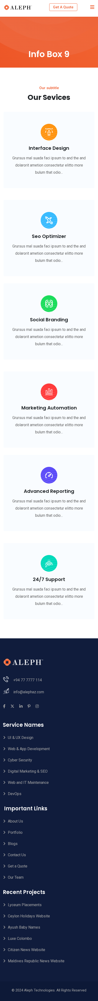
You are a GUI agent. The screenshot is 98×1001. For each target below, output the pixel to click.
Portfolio (15, 832)
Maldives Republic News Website (36, 961)
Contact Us (17, 855)
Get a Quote (17, 866)
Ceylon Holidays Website (29, 916)
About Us (15, 821)
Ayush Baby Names (24, 927)
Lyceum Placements (25, 905)
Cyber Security (20, 760)
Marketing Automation (49, 407)
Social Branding (49, 319)
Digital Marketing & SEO (28, 771)
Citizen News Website (26, 949)
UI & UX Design (20, 737)
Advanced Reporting (49, 491)
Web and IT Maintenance (28, 782)
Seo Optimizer (49, 236)
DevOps (14, 793)
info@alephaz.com (28, 692)
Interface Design (49, 148)
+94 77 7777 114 (27, 680)
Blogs (13, 843)
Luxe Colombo (20, 938)
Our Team (16, 877)
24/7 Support (49, 579)
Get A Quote (63, 7)
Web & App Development (29, 749)
